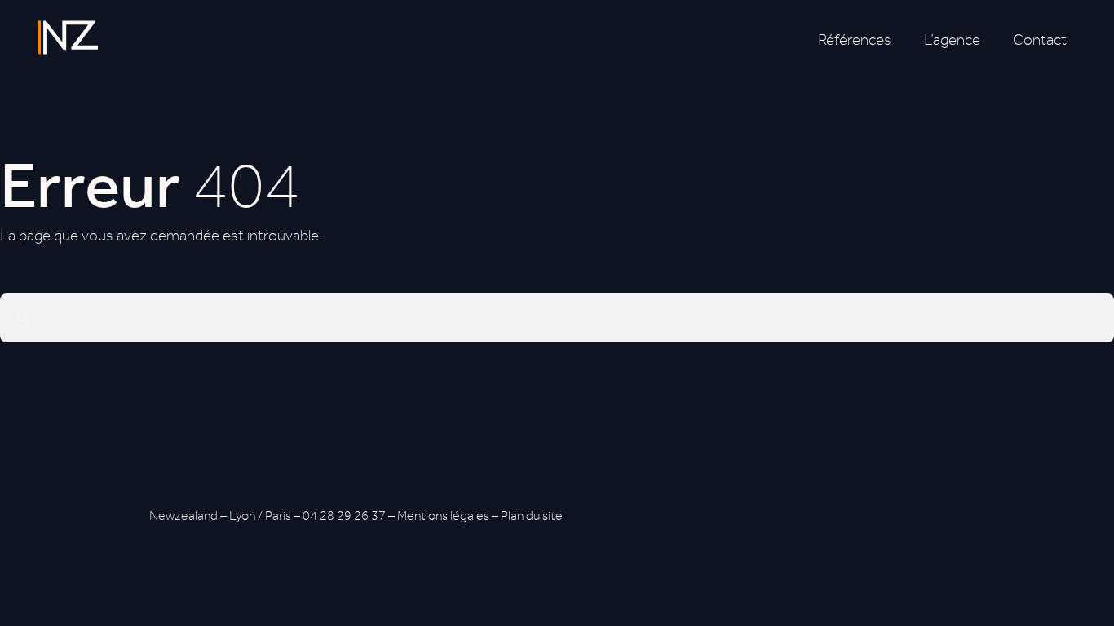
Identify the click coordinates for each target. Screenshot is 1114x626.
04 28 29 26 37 (344, 517)
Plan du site (532, 517)
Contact (1040, 41)
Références (854, 41)
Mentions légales (443, 517)
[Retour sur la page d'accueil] (67, 37)
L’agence (952, 41)
